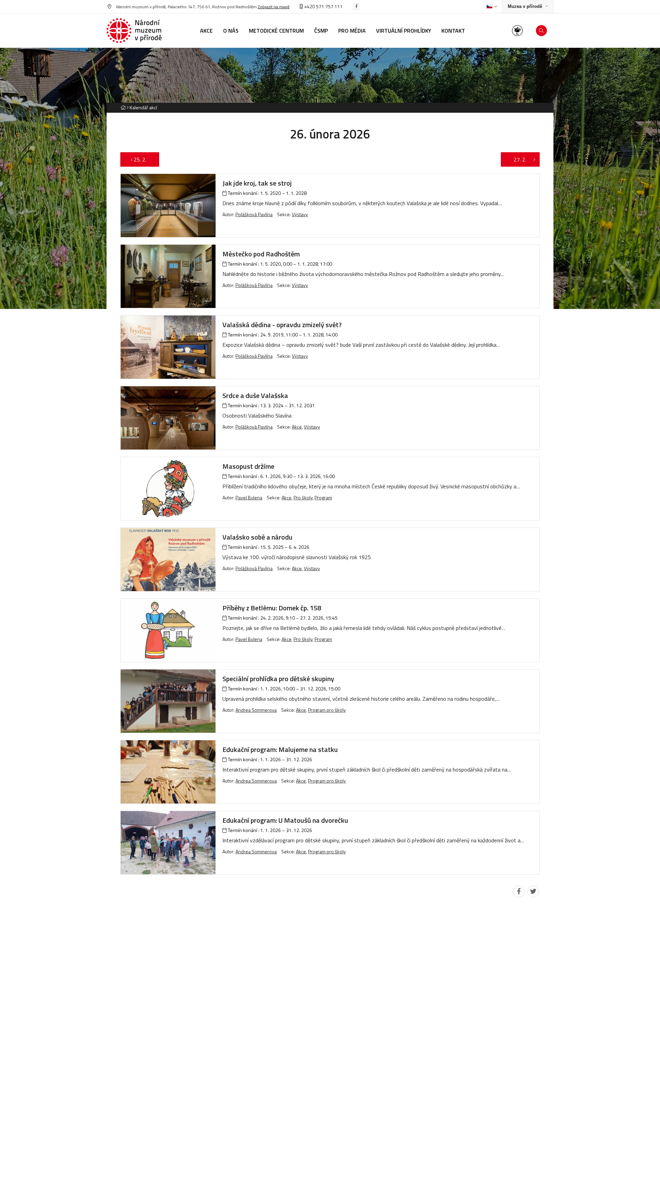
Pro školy (303, 497)
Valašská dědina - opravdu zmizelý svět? (282, 324)
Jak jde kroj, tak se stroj (257, 183)
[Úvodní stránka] (134, 30)
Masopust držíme (248, 466)
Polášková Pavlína (254, 214)
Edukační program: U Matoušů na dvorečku (285, 820)
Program (323, 497)
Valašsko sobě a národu (257, 537)
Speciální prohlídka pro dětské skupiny (278, 678)
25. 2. (143, 159)
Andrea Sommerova (256, 709)
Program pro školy (327, 709)
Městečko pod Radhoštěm (261, 253)
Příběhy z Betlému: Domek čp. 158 (271, 607)
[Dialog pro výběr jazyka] (491, 6)
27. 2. (516, 159)
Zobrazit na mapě (273, 6)
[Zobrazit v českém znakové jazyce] (517, 31)
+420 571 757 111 (323, 6)
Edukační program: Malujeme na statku (280, 749)
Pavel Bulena (248, 497)
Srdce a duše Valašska (255, 395)
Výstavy (300, 214)
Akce (297, 426)
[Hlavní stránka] (123, 107)
